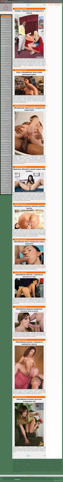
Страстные (4, 164)
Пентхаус (3, 128)
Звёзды (3, 76)
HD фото (3, 19)
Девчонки (3, 64)
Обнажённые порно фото (21, 8)
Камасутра (4, 83)
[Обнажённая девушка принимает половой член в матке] (29, 322)
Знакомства (4, 78)
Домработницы (5, 67)
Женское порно (5, 71)
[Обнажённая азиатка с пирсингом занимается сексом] (29, 367)
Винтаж (3, 50)
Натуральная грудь (6, 112)
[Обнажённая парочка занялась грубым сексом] (29, 219)
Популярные (4, 135)
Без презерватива (5, 31)
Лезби (2, 91)
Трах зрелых (4, 176)
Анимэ (2, 28)
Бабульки (3, 29)
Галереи (3, 53)
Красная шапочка (5, 88)
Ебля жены (4, 69)
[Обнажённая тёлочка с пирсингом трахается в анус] (29, 288)
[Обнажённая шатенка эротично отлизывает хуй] (29, 424)
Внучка (3, 52)
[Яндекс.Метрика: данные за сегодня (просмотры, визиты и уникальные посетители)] (58, 480)
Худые (2, 188)
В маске (3, 43)
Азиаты (3, 21)
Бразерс (3, 36)
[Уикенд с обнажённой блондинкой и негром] (29, 36)
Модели (3, 102)
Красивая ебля (5, 86)
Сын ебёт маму (5, 169)
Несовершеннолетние (6, 117)
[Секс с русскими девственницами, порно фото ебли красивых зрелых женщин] (5, 2)
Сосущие (3, 160)
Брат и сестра (4, 38)
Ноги (2, 121)
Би (1, 33)
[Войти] (5, 7)
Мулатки (3, 105)
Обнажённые (4, 124)
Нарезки (3, 109)
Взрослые (3, 48)
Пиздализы (4, 129)
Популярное (50, 4)
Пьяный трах (4, 143)
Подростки (4, 133)
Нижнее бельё (4, 119)
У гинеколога (4, 179)
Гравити (3, 59)
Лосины (3, 95)
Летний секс (4, 93)
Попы (2, 136)
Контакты (30, 475)
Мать (2, 100)
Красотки (3, 90)
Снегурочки (4, 158)
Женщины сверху (5, 72)
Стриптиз (3, 165)
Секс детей (4, 148)
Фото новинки (4, 184)
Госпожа (3, 57)
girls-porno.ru (17, 479)
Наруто (3, 110)
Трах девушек (4, 174)
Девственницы (4, 62)
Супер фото (4, 167)
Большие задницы (5, 35)
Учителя (3, 183)
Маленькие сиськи (5, 98)
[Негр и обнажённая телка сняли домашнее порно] (29, 85)
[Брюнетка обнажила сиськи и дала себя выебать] (29, 182)
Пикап (2, 131)
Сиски (2, 157)
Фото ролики (4, 186)
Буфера (3, 40)
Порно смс (4, 138)
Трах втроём (4, 172)
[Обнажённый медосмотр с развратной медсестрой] (29, 133)
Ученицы (3, 181)
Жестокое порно (5, 74)
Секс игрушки (4, 150)
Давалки (3, 60)
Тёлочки (3, 177)
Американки (4, 24)
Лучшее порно (4, 97)
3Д (1, 17)
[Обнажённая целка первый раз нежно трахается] (29, 255)
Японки (3, 193)
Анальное (3, 26)
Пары (2, 126)
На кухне (3, 107)
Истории (3, 79)
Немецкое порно (5, 116)
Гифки (2, 55)
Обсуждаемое (58, 4)
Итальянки (3, 81)
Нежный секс (4, 114)
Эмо (2, 191)
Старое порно (4, 162)
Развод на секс (5, 145)
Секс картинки (5, 152)
